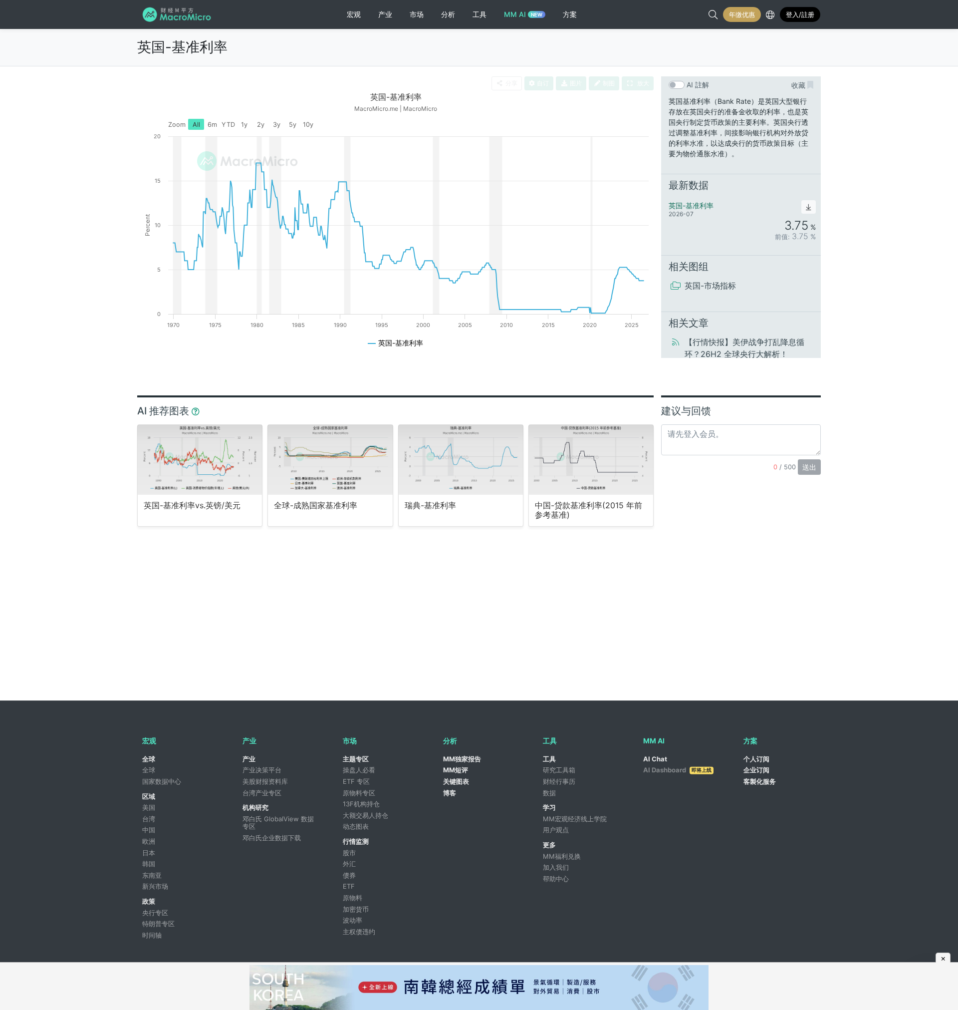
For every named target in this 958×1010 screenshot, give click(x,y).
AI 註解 (698, 84)
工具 (549, 759)
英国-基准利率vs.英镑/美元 (192, 505)
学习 (549, 807)
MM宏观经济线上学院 (575, 819)
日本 (148, 853)
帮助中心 (556, 879)
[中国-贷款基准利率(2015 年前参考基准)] (591, 459)
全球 (148, 759)
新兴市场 (155, 886)
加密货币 (356, 909)
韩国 (148, 864)
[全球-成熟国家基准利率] (330, 459)
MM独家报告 (462, 759)
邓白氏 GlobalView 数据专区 (278, 823)
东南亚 (152, 875)
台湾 (148, 819)
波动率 (352, 920)
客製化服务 (759, 781)
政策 (148, 901)
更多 (549, 845)
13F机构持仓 (361, 804)
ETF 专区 (356, 781)
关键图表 (456, 781)
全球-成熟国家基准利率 (315, 505)
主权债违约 (359, 932)
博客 (449, 793)
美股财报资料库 (265, 781)
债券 (349, 875)
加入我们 (556, 867)
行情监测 (356, 841)
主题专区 (356, 759)
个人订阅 (756, 759)
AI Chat (655, 759)
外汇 (349, 864)
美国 (148, 807)
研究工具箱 (559, 770)
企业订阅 (756, 770)
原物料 (352, 898)
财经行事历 (559, 781)
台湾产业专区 (261, 793)
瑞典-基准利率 (430, 505)
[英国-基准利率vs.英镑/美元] (199, 459)
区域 (148, 796)
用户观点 (556, 830)
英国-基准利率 (182, 46)
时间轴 (152, 935)
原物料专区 (359, 793)
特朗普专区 (158, 924)
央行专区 (155, 913)
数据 (549, 793)
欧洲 (148, 841)
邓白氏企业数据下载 (271, 838)
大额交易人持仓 (365, 815)
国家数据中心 (161, 781)
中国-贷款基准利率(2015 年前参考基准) (588, 510)
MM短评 (455, 770)
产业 (248, 759)
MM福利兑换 (562, 856)
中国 (148, 830)
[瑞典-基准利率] (460, 459)
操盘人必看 (359, 770)
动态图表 (356, 826)
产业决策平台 (261, 770)
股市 (349, 853)
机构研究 (255, 807)
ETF (349, 886)
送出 (809, 467)
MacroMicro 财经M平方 (178, 14)
